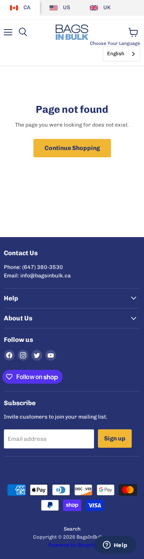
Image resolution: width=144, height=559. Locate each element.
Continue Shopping (72, 148)
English (115, 53)
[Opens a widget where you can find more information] (115, 545)
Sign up (115, 438)
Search (72, 529)
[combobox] (121, 53)
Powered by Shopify (72, 545)
